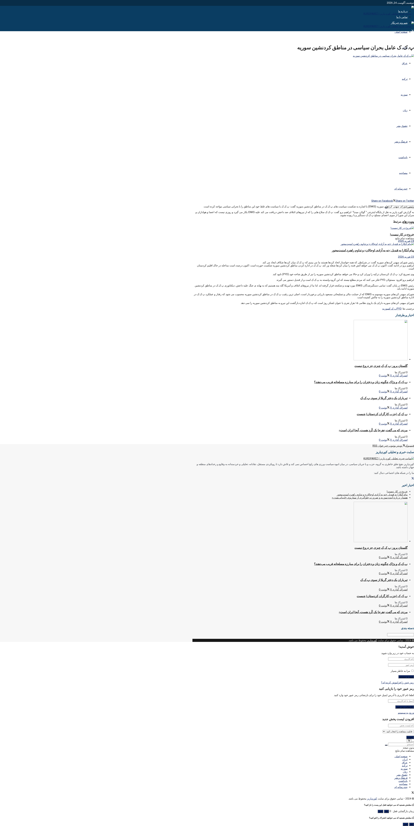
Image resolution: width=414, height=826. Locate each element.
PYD (399, 308)
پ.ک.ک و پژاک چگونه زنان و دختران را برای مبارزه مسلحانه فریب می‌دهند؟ (361, 382)
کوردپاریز (372, 640)
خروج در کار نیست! (402, 234)
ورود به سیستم (406, 712)
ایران (405, 759)
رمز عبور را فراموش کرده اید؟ (397, 682)
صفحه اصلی (401, 31)
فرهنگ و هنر (401, 141)
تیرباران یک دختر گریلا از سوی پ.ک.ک (384, 398)
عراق (405, 63)
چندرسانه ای (401, 188)
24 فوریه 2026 (406, 240)
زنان (405, 110)
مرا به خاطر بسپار (400, 670)
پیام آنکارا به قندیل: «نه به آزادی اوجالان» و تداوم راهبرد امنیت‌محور (373, 250)
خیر (380, 811)
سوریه (404, 94)
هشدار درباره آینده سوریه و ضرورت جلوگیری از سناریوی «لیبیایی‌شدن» (370, 497)
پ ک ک (393, 308)
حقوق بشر (402, 126)
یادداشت (403, 157)
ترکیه (405, 78)
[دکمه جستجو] (386, 745)
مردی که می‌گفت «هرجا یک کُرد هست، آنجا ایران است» (373, 430)
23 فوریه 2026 (406, 256)
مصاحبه (403, 173)
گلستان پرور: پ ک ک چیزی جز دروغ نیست (381, 366)
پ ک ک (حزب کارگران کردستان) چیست (382, 414)
